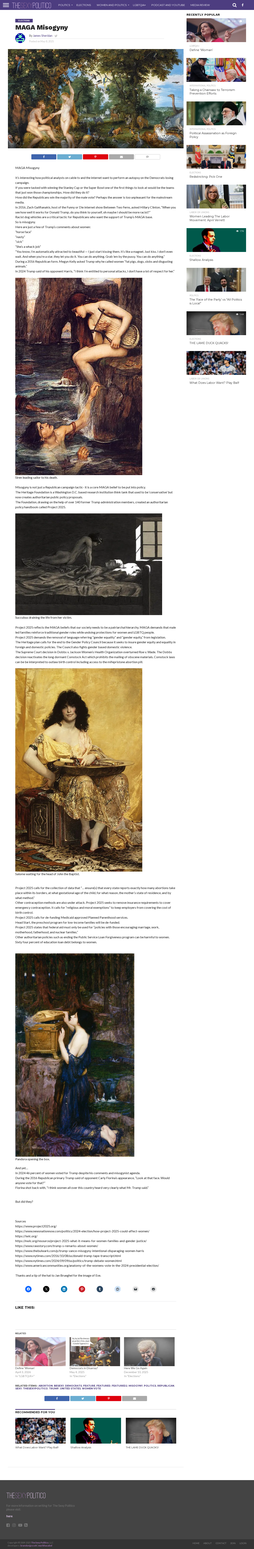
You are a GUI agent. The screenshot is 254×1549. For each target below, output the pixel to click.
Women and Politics (112, 5)
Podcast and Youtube (168, 5)
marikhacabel (45, 1545)
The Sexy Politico (40, 1542)
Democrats (73, 1385)
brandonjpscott (28, 1545)
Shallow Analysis (80, 1447)
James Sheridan (42, 35)
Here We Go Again (135, 1368)
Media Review (200, 5)
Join (233, 1543)
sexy (18, 1388)
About (207, 1543)
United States (70, 1388)
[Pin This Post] (95, 156)
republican (165, 1385)
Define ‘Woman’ (25, 1368)
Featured (103, 1385)
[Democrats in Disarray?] (95, 1351)
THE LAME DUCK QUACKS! (142, 1447)
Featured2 (119, 1385)
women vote (91, 1388)
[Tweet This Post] (69, 156)
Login (243, 1543)
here (9, 1516)
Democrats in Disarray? (84, 1368)
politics (150, 1385)
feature (89, 1385)
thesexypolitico (35, 1388)
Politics (64, 5)
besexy (59, 1385)
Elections (83, 5)
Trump (54, 1388)
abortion (45, 1385)
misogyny (136, 1385)
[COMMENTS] (147, 156)
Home (195, 1543)
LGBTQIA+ (139, 5)
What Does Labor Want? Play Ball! (37, 1447)
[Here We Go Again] (149, 1351)
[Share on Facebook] (44, 156)
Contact (221, 1543)
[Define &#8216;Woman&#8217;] (40, 1351)
